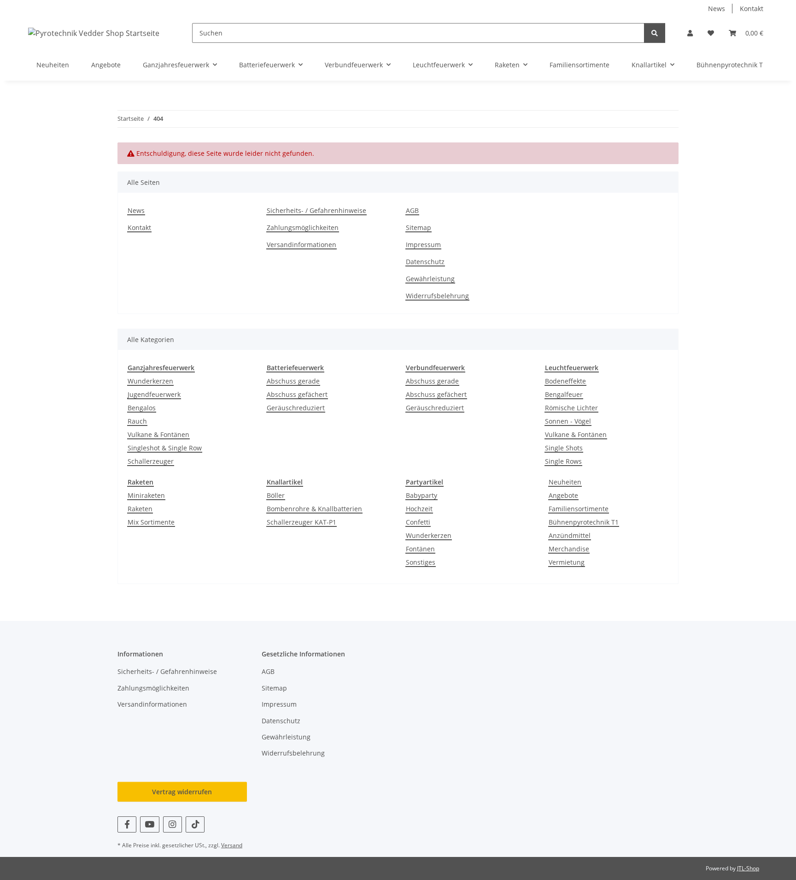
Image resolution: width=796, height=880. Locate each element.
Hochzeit (419, 508)
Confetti (418, 522)
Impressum (423, 244)
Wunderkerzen (150, 381)
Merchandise (569, 548)
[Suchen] (654, 33)
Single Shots (564, 447)
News (716, 8)
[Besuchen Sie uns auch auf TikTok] (195, 824)
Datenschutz (425, 261)
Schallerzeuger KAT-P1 (301, 522)
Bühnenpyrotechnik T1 (584, 522)
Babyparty (421, 495)
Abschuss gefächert (297, 394)
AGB (412, 210)
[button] (690, 33)
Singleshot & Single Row (165, 447)
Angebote (563, 495)
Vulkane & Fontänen (158, 434)
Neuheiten (565, 482)
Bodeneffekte (565, 381)
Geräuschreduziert (296, 407)
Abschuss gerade (293, 381)
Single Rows (563, 461)
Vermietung (567, 562)
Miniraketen (146, 495)
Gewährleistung (430, 278)
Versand (231, 845)
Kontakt (751, 8)
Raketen (140, 508)
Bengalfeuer (564, 394)
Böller (276, 495)
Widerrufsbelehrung (437, 295)
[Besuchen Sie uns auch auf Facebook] (126, 824)
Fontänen (420, 548)
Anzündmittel (570, 535)
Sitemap (418, 227)
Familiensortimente (579, 508)
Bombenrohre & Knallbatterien (314, 508)
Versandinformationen (301, 244)
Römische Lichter (571, 407)
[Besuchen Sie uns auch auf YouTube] (149, 824)
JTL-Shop (748, 868)
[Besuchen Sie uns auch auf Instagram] (172, 824)
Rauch (137, 421)
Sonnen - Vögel (568, 421)
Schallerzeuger (151, 461)
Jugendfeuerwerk (154, 394)
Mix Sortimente (151, 522)
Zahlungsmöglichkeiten (303, 227)
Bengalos (142, 407)
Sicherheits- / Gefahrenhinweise (316, 210)
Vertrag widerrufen (182, 791)
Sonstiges (420, 562)
